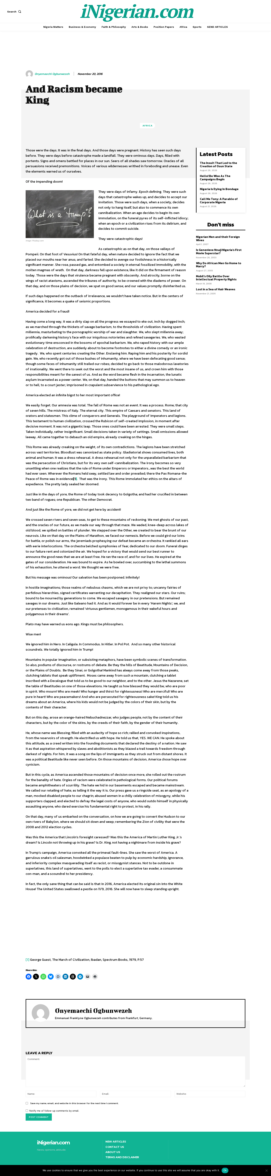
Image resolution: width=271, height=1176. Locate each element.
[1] (27, 959)
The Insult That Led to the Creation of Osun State (218, 164)
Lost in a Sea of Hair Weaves (215, 289)
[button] (15, 11)
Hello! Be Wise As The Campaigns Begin (215, 177)
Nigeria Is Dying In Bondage (219, 189)
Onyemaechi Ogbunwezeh (52, 74)
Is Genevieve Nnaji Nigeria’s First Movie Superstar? (219, 251)
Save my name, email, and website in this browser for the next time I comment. (74, 1103)
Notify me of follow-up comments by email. (54, 1110)
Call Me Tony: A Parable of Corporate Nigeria (219, 200)
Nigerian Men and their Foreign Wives (218, 238)
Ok (225, 1170)
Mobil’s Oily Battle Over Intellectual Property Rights (216, 278)
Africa (147, 125)
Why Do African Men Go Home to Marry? (218, 265)
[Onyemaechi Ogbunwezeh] (30, 74)
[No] (266, 1170)
